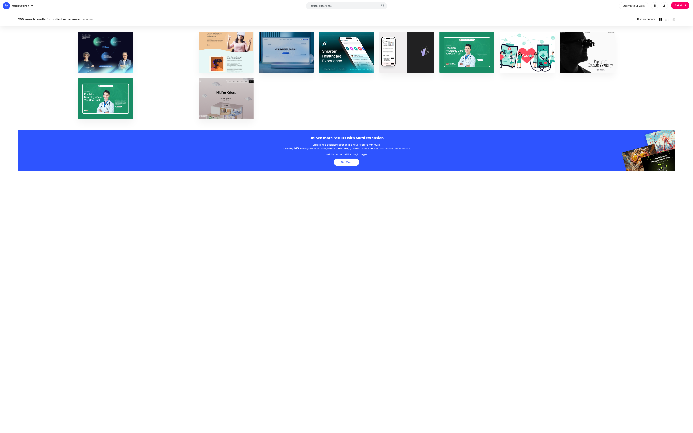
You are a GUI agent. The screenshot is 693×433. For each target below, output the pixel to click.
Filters (89, 19)
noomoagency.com (273, 68)
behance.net (88, 114)
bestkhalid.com (210, 68)
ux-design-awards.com (95, 68)
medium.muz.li (390, 68)
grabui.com (449, 68)
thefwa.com (208, 114)
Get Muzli (680, 5)
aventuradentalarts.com (577, 68)
